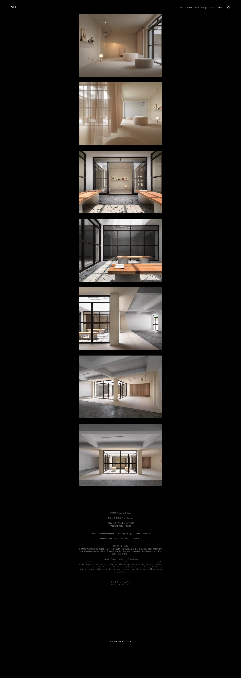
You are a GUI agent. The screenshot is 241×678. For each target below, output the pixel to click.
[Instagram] (228, 7)
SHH (14, 7)
